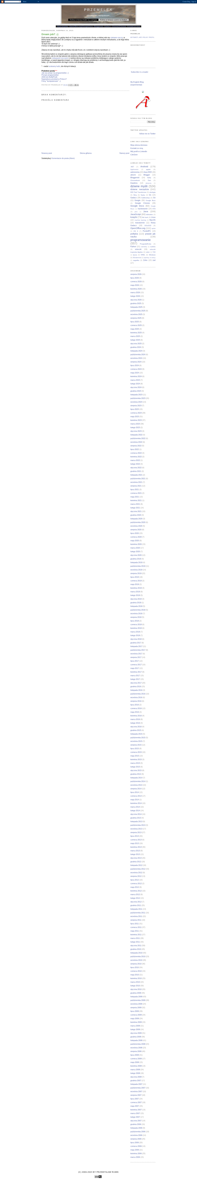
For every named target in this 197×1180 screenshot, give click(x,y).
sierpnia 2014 (135, 789)
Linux (153, 217)
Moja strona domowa (138, 145)
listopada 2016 (136, 690)
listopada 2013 (136, 821)
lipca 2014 (134, 792)
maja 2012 (134, 887)
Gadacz (107, 26)
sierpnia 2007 (135, 1095)
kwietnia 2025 (136, 333)
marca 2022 (135, 460)
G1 (150, 195)
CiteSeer (134, 155)
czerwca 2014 (136, 796)
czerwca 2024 (136, 369)
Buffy (149, 178)
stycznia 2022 (136, 468)
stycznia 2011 (135, 946)
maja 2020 (134, 541)
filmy (135, 195)
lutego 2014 (135, 811)
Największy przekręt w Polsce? (54, 79)
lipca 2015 (134, 748)
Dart (149, 180)
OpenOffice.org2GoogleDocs (81, 26)
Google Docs (137, 206)
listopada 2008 (136, 1040)
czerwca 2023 (136, 413)
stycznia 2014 (136, 814)
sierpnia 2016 (135, 701)
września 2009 (136, 1004)
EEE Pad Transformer (138, 192)
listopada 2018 (136, 606)
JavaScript (135, 214)
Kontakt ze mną (133, 26)
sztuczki (138, 249)
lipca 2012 (134, 880)
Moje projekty (62, 26)
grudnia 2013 (135, 818)
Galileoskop (145, 198)
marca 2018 (135, 632)
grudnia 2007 (135, 1080)
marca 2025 (135, 336)
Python (133, 247)
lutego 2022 (135, 464)
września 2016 (136, 697)
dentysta (148, 183)
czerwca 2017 (136, 665)
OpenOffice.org (137, 228)
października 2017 (137, 650)
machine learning (140, 220)
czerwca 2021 (136, 493)
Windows (152, 255)
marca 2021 (135, 504)
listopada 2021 (136, 475)
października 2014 (137, 781)
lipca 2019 (134, 577)
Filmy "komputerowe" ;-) (51, 81)
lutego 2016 (135, 723)
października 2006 (137, 1132)
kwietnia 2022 (136, 457)
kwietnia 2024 (136, 376)
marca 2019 (135, 592)
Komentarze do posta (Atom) (63, 158)
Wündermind (137, 257)
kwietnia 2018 (136, 628)
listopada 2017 (136, 646)
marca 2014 (135, 807)
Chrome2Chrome (119, 26)
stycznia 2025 (136, 344)
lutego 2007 (135, 1117)
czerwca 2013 (136, 840)
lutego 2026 (135, 296)
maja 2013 (134, 843)
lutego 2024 (135, 384)
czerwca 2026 (136, 282)
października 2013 (137, 825)
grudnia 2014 (135, 774)
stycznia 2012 (136, 902)
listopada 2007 (136, 1084)
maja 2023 (134, 417)
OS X (135, 231)
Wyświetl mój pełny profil (142, 37)
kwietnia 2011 (136, 935)
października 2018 (137, 610)
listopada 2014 (136, 778)
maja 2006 (134, 1150)
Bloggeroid (98, 26)
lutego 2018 (135, 635)
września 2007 (136, 1091)
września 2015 (136, 741)
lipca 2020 (134, 533)
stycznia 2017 (136, 683)
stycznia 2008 (136, 1077)
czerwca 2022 (136, 453)
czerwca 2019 (136, 581)
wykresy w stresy (150, 257)
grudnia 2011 (135, 905)
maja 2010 (134, 975)
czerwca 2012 (136, 883)
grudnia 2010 (135, 949)
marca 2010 (135, 982)
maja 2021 (134, 497)
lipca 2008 (134, 1055)
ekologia (152, 192)
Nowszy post (46, 153)
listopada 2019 (136, 562)
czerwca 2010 (136, 971)
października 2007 (137, 1088)
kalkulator (149, 214)
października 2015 (137, 738)
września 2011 (136, 916)
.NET (132, 167)
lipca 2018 (134, 621)
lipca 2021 (134, 489)
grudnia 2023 (135, 391)
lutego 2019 (135, 595)
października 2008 (137, 1044)
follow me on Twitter (147, 134)
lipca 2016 (134, 705)
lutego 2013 (135, 854)
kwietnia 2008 (136, 1066)
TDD (154, 252)
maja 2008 (134, 1062)
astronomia (134, 172)
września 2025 (136, 314)
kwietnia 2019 (136, 588)
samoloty (144, 247)
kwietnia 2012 (136, 891)
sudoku (153, 247)
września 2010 (136, 960)
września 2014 (136, 785)
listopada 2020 (136, 519)
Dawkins (133, 183)
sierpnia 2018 (135, 617)
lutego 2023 (135, 427)
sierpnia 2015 (135, 745)
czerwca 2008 (136, 1059)
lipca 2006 (134, 1143)
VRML (143, 255)
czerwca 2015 (136, 752)
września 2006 (136, 1135)
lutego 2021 (135, 508)
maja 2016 (134, 712)
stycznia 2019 (136, 599)
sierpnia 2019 (135, 573)
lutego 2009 (135, 1029)
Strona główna (86, 153)
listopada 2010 (136, 953)
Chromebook (135, 180)
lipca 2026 (134, 278)
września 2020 (136, 526)
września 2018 (136, 614)
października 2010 (137, 956)
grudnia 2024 (135, 347)
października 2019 (137, 566)
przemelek (98, 10)
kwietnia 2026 (136, 289)
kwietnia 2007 (136, 1110)
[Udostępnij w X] (73, 85)
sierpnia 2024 (135, 362)
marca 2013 (135, 851)
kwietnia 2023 (136, 420)
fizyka (143, 195)
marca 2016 (135, 719)
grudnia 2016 (135, 686)
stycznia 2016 (136, 727)
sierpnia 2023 (135, 406)
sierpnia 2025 (135, 318)
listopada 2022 (136, 435)
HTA (154, 209)
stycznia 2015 (136, 770)
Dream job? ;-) (49, 34)
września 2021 (136, 482)
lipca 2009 (134, 1011)
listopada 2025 (136, 307)
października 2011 (137, 913)
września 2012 (136, 873)
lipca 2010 (134, 967)
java (136, 212)
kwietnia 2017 (136, 672)
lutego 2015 (135, 767)
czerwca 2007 (136, 1102)
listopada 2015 (136, 734)
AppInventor (134, 169)
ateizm (133, 175)
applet (148, 169)
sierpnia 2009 (135, 1008)
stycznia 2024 (136, 387)
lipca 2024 (134, 365)
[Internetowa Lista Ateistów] (143, 92)
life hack (145, 217)
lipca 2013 (134, 836)
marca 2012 (135, 894)
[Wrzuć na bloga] (71, 85)
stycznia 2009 (136, 1033)
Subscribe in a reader (139, 72)
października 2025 (137, 311)
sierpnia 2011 (135, 920)
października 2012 (137, 869)
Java (145, 211)
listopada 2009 (136, 997)
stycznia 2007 (136, 1121)
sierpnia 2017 (135, 657)
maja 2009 (134, 1018)
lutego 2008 (135, 1073)
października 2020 (137, 522)
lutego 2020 (135, 551)
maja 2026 (134, 285)
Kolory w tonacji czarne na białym (114, 20)
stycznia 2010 (136, 989)
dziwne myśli (139, 186)
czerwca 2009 (136, 1015)
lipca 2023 (134, 409)
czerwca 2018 (136, 624)
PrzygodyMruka (145, 244)
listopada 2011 (136, 909)
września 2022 (136, 442)
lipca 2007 (134, 1099)
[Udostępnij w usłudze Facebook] (75, 85)
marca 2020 (135, 548)
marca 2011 (135, 938)
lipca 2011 (134, 924)
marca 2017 (135, 676)
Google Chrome (142, 203)
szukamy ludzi (54, 66)
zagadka (136, 260)
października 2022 (137, 438)
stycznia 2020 (136, 555)
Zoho (145, 260)
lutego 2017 (135, 679)
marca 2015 (135, 763)
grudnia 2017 (135, 643)
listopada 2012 (136, 865)
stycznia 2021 (136, 511)
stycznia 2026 (136, 300)
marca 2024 (135, 380)
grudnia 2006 (135, 1124)
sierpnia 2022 (135, 446)
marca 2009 (135, 1026)
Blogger (147, 175)
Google (137, 200)
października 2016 (137, 694)
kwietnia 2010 (136, 978)
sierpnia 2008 (135, 1051)
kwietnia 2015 (136, 759)
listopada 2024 (136, 351)
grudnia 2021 (135, 471)
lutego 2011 (135, 942)
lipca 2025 (134, 322)
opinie (154, 228)
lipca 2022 (134, 449)
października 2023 (137, 398)
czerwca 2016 (136, 708)
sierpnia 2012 (135, 876)
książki (133, 217)
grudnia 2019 (135, 559)
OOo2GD (147, 225)
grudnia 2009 (135, 993)
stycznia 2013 (136, 858)
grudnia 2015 (135, 730)
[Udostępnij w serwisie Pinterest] (78, 85)
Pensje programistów (50, 75)
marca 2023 (135, 424)
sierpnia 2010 (135, 964)
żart (154, 260)
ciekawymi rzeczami (60, 58)
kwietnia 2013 (136, 847)
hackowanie (143, 209)
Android (144, 166)
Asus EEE (148, 172)
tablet (148, 252)
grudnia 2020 (135, 515)
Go (154, 198)
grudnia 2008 (135, 1037)
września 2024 (136, 358)
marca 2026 (135, 292)
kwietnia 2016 (136, 716)
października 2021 (137, 479)
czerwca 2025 (136, 325)
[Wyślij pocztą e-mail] (69, 85)
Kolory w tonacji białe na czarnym (83, 20)
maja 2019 (134, 584)
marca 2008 (135, 1070)
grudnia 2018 (135, 603)
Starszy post (124, 153)
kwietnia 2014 (136, 803)
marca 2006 (135, 1157)
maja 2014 (134, 800)
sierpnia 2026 (135, 274)
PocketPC (147, 231)
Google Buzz (151, 200)
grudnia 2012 (135, 862)
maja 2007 (134, 1106)
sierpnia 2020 (135, 530)
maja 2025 (134, 329)
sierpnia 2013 (135, 832)
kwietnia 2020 (136, 544)
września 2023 (136, 402)
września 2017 (136, 654)
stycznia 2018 (136, 639)
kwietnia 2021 (136, 500)
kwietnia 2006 (136, 1153)
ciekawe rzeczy (116, 38)
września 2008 (136, 1048)
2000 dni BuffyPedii (49, 77)
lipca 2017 (134, 661)
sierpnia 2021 (135, 486)
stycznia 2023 (136, 431)
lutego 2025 (135, 340)
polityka (134, 234)
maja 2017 (134, 668)
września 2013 (136, 829)
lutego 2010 (135, 986)
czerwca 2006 (136, 1146)
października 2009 (137, 1000)
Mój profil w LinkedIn (138, 151)
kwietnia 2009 (136, 1022)
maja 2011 (134, 931)
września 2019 (136, 570)
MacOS (152, 220)
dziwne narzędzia (139, 189)
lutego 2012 (135, 898)
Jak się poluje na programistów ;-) (55, 73)
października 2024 (137, 354)
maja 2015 (134, 756)
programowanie (140, 239)
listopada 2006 (136, 1128)
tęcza (135, 255)
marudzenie (140, 223)
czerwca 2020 (136, 537)
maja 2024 (134, 373)
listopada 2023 (136, 395)
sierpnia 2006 (135, 1139)
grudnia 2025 (135, 303)
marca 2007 (135, 1113)
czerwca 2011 (136, 927)
